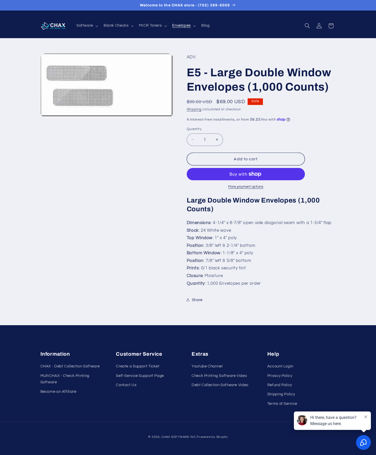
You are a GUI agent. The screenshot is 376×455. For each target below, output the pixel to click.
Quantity (194, 129)
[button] (86, 25)
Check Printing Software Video (219, 376)
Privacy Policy (279, 376)
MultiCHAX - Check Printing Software (65, 379)
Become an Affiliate (58, 392)
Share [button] (197, 300)
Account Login (280, 366)
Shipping (194, 109)
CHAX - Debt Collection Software (70, 366)
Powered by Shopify (212, 436)
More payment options (245, 186)
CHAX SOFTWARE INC (178, 436)
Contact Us (126, 385)
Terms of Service (282, 404)
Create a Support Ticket (138, 366)
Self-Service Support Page (140, 376)
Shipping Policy (281, 394)
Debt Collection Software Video (220, 385)
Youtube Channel (207, 366)
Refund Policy (279, 385)
